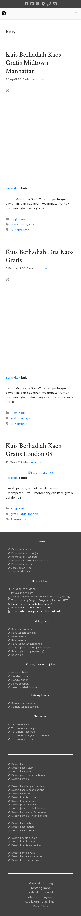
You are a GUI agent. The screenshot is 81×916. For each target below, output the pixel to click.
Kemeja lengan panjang (25, 706)
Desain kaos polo (21, 771)
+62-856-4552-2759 (23, 589)
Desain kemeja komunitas (26, 856)
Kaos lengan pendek (23, 629)
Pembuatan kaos (21, 549)
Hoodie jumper (20, 676)
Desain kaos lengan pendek (27, 786)
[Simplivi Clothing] (4, 13)
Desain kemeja (20, 778)
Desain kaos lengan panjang (27, 789)
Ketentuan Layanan (40, 897)
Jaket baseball (20, 683)
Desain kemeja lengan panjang (29, 815)
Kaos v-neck (18, 636)
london (33, 514)
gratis (15, 224)
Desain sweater (20, 793)
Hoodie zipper (19, 679)
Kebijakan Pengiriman (40, 901)
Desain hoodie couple (24, 841)
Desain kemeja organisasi (26, 860)
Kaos (21, 219)
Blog (14, 219)
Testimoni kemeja (22, 739)
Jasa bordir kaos (21, 571)
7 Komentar (19, 519)
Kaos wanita (18, 640)
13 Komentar (20, 423)
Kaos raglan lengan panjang (27, 651)
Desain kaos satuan (22, 823)
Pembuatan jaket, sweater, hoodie (31, 560)
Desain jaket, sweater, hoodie (28, 775)
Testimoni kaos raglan (24, 728)
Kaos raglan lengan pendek (27, 643)
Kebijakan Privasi (40, 892)
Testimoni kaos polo (23, 731)
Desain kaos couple (22, 826)
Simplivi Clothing (40, 883)
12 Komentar (20, 230)
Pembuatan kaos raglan (25, 553)
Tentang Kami (41, 888)
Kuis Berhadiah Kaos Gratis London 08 (33, 449)
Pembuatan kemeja (23, 564)
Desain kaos (18, 764)
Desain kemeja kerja (23, 852)
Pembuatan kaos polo (24, 556)
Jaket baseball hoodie (24, 687)
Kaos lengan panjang (23, 632)
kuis (32, 224)
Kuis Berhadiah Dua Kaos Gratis (39, 256)
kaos (23, 224)
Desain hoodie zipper (23, 801)
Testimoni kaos (20, 724)
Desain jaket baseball (24, 804)
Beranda (12, 188)
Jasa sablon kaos (21, 567)
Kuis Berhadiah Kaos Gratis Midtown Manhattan (33, 62)
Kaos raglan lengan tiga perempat (31, 647)
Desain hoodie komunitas (26, 845)
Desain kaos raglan (22, 767)
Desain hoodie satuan (24, 838)
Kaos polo (17, 655)
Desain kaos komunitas (25, 830)
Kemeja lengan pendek (24, 703)
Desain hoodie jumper (24, 797)
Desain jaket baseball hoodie (28, 808)
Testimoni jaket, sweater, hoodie (30, 735)
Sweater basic (19, 672)
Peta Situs (40, 906)
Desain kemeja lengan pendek (29, 812)
